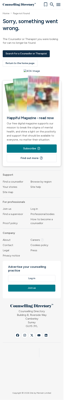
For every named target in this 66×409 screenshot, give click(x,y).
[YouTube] (39, 335)
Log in (34, 208)
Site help (35, 186)
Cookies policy (39, 245)
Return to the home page (20, 63)
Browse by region (41, 181)
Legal (6, 250)
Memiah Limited (44, 393)
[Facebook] (18, 335)
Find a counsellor (13, 181)
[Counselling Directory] (19, 4)
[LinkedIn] (46, 335)
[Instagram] (25, 335)
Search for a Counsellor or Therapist (26, 53)
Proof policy (10, 223)
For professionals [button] (14, 201)
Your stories (10, 186)
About (6, 239)
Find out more (32, 158)
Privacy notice (11, 255)
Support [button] (8, 174)
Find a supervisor (13, 214)
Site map (8, 192)
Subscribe (31, 148)
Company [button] (9, 233)
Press (33, 250)
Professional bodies (42, 214)
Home (6, 13)
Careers (37, 239)
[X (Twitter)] (32, 335)
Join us (7, 208)
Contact (8, 245)
